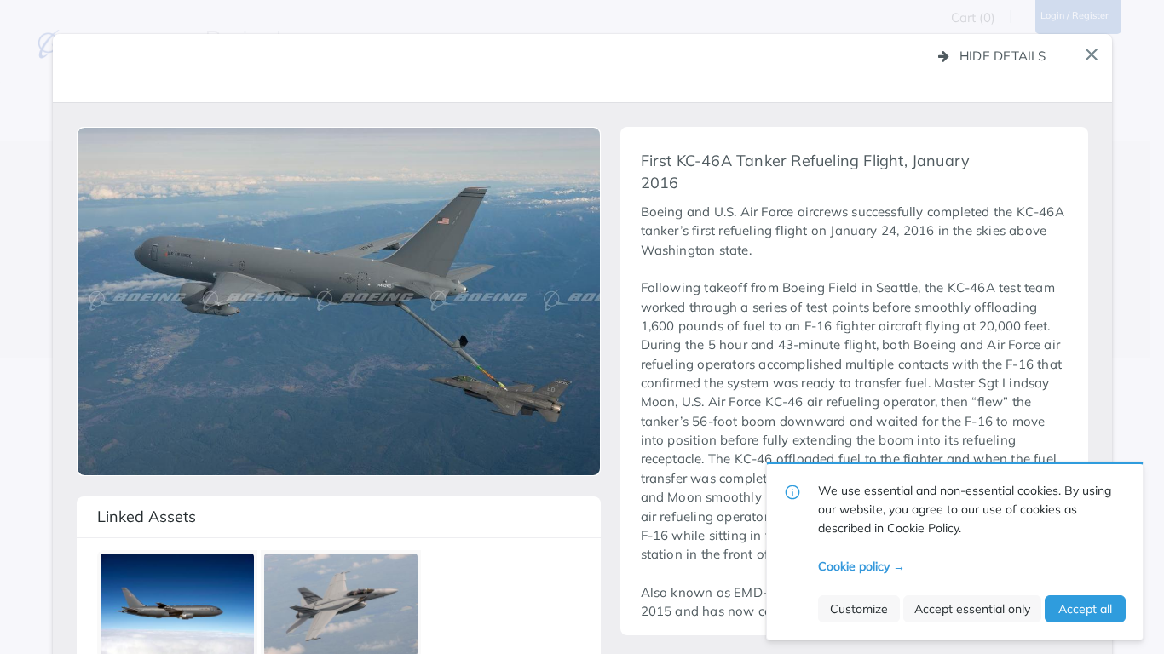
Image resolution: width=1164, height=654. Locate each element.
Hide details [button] (1002, 56)
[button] (1091, 54)
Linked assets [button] (146, 516)
